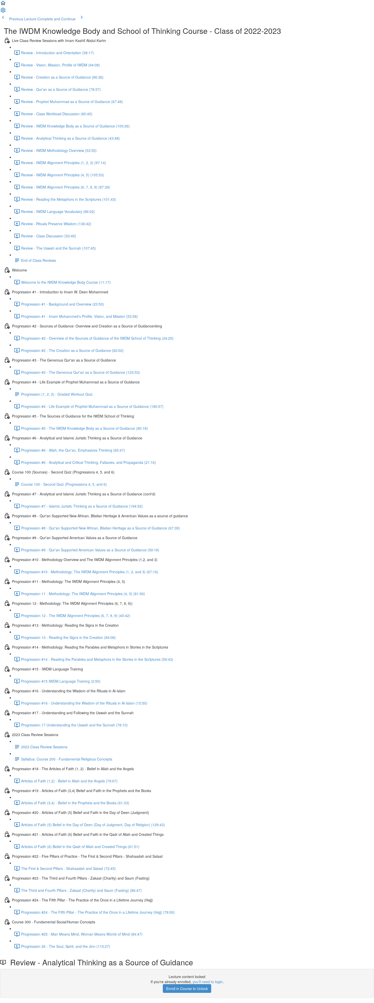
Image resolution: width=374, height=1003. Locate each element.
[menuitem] (3, 11)
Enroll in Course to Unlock (187, 988)
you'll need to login (208, 981)
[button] (3, 4)
